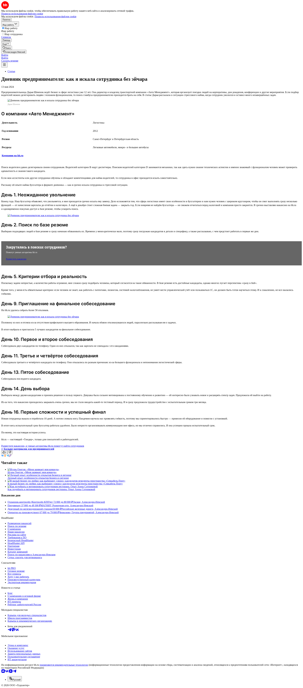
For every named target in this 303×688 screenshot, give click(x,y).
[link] (6, 48)
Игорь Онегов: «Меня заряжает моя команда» (32, 472)
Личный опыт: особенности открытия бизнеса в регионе (38, 478)
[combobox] (15, 678)
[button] (4, 55)
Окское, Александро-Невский (89, 502)
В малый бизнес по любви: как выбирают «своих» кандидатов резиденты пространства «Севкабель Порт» (65, 483)
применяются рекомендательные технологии (64, 665)
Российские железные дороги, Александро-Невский (89, 509)
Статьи (11, 71)
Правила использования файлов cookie (55, 16)
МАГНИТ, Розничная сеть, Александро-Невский (67, 505)
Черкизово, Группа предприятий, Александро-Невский (89, 512)
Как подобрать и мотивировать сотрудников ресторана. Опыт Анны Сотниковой (51, 489)
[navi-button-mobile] (4, 64)
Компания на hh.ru (12, 155)
